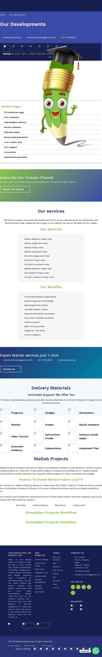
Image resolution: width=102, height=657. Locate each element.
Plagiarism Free (41, 573)
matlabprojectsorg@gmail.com (41, 37)
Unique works (40, 576)
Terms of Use (29, 646)
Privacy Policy (14, 646)
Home (2, 15)
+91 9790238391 (68, 37)
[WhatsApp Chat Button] (96, 651)
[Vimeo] (89, 587)
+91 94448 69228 (82, 571)
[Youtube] (73, 593)
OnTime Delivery (41, 560)
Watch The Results (13, 189)
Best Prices (39, 592)
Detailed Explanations (40, 581)
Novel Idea (39, 569)
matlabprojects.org (12, 37)
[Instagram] (78, 587)
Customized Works (40, 564)
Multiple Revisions (39, 587)
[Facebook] (73, 587)
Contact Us (9, 369)
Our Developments (17, 15)
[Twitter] (84, 587)
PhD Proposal (47, 646)
